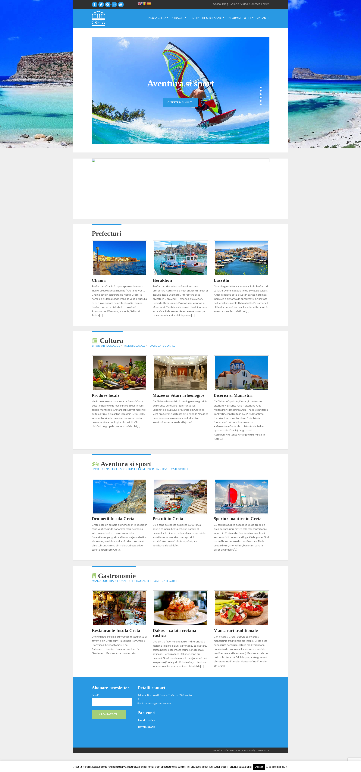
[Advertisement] (234, 711)
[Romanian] (144, 3)
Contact (254, 3)
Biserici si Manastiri (233, 395)
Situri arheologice (106, 345)
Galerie (234, 3)
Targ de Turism (146, 720)
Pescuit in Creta (168, 518)
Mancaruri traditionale (110, 580)
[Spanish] (148, 3)
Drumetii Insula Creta (113, 518)
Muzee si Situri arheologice (178, 395)
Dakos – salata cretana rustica (174, 633)
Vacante (263, 18)
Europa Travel (262, 750)
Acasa (217, 3)
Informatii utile (240, 18)
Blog (225, 3)
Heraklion (162, 280)
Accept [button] (259, 766)
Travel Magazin (146, 726)
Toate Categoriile (161, 345)
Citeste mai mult (276, 766)
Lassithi (221, 280)
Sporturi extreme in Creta (139, 469)
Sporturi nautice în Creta (238, 518)
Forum (265, 3)
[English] (139, 3)
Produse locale (134, 345)
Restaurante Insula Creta (116, 630)
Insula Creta (157, 18)
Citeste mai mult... (180, 102)
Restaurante (140, 580)
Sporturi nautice (105, 469)
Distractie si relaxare (206, 18)
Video (244, 3)
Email (95, 695)
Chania (99, 280)
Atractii (178, 18)
